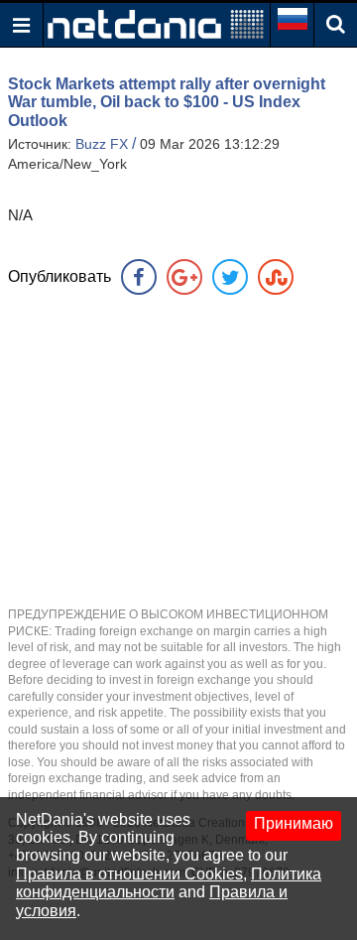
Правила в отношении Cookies (129, 874)
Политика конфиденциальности (168, 883)
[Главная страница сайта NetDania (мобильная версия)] (156, 23)
